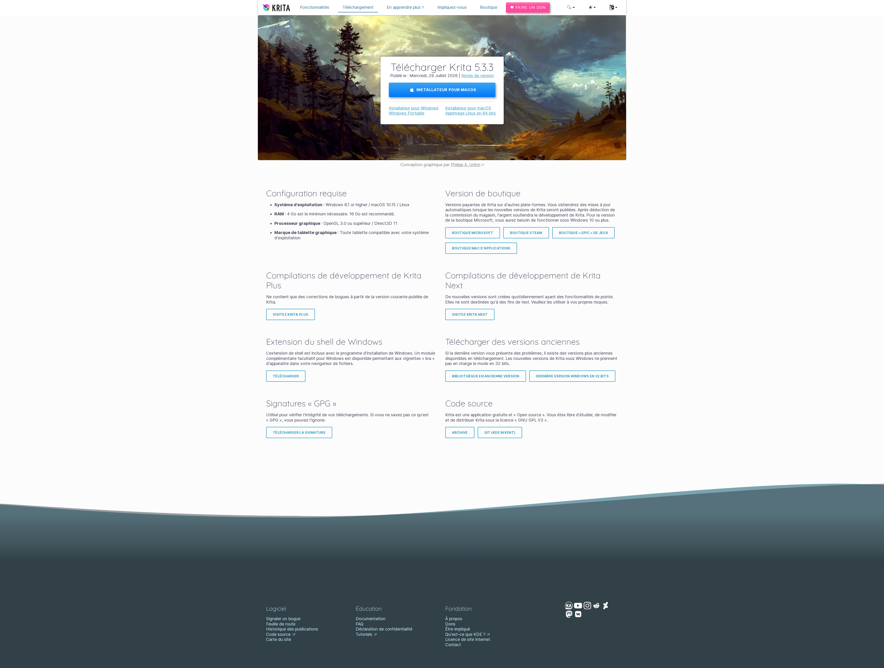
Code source (279, 634)
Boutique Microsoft (472, 233)
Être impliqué (457, 629)
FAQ (359, 624)
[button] (571, 7)
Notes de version (477, 75)
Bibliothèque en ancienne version (485, 376)
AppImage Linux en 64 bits (470, 113)
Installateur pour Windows (414, 108)
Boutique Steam (526, 233)
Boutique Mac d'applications (481, 248)
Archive (460, 432)
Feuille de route (280, 624)
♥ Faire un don (528, 7)
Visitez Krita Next (470, 314)
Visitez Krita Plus (290, 314)
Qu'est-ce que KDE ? (465, 634)
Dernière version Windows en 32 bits (572, 376)
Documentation (370, 618)
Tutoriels (364, 634)
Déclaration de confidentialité (384, 629)
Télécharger (286, 376)
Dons (450, 624)
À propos (453, 618)
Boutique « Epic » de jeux (583, 233)
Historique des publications (292, 629)
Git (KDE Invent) (500, 432)
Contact (453, 644)
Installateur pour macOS (445, 89)
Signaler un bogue (283, 618)
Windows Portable (406, 113)
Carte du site (278, 639)
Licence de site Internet (467, 639)
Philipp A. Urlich (465, 164)
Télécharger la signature (299, 432)
